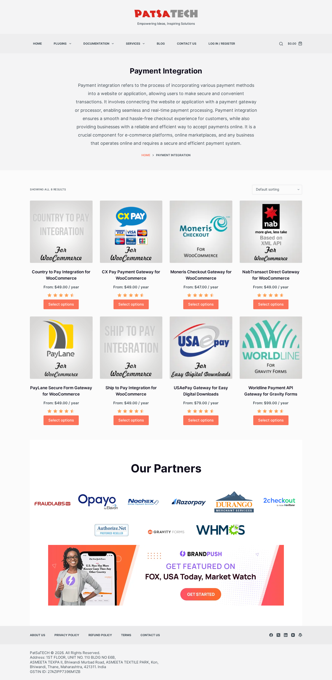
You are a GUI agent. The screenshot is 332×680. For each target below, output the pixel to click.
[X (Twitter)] (278, 635)
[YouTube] (293, 635)
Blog (161, 43)
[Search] (281, 44)
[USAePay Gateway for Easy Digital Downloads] (201, 347)
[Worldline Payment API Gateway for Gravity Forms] (271, 347)
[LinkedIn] (286, 635)
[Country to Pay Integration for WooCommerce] (61, 232)
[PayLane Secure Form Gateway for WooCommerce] (61, 347)
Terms (126, 635)
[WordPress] (300, 635)
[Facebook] (271, 635)
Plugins (60, 43)
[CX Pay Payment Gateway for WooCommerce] (131, 232)
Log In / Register (222, 43)
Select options (61, 304)
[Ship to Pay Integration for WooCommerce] (131, 347)
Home (37, 43)
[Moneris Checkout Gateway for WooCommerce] (201, 232)
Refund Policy (100, 635)
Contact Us (186, 43)
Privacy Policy (66, 635)
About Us (37, 635)
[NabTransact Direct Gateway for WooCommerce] (271, 232)
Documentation (96, 43)
